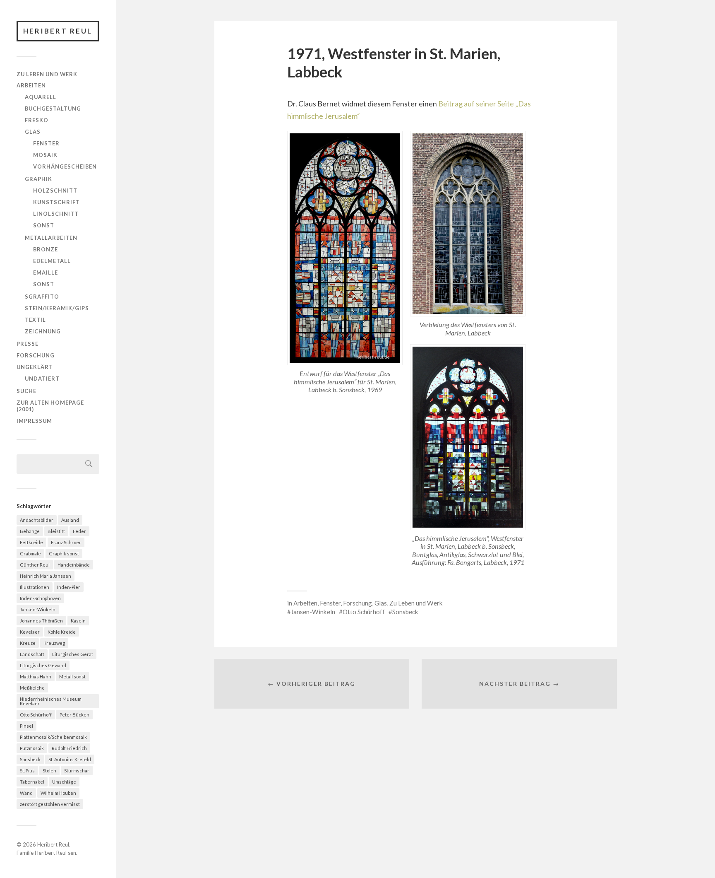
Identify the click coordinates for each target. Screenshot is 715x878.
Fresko (36, 120)
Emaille (45, 272)
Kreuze (28, 643)
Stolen (49, 770)
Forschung (36, 355)
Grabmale (30, 553)
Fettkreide (31, 542)
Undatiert (42, 378)
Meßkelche (32, 687)
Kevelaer (30, 631)
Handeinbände (74, 564)
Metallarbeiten (51, 237)
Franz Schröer (66, 542)
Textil (35, 319)
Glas (33, 131)
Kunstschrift (56, 202)
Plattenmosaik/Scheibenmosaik (53, 737)
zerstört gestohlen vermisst (50, 804)
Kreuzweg (54, 643)
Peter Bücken (74, 714)
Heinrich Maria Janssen (45, 576)
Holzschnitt (55, 190)
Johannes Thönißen (41, 620)
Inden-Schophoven (40, 598)
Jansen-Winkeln (37, 609)
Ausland (70, 520)
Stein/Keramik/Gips (57, 308)
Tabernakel (32, 781)
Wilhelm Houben (58, 793)
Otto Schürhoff (36, 714)
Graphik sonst (64, 553)
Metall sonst (72, 676)
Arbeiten (31, 85)
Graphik (38, 179)
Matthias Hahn (35, 676)
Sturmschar (76, 770)
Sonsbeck (30, 759)
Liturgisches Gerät (72, 654)
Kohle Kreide (62, 631)
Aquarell (40, 97)
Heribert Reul (57, 31)
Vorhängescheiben (65, 166)
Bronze (45, 249)
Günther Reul (35, 564)
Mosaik (45, 155)
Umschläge (64, 781)
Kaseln (78, 620)
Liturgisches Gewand (43, 665)
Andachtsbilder (36, 520)
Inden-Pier (68, 587)
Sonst (43, 225)
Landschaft (32, 654)
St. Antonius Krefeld (69, 759)
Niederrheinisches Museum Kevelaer (51, 701)
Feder (79, 531)
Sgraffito (42, 296)
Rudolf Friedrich (69, 748)
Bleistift (56, 531)
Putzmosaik (32, 748)
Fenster (46, 143)
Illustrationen (34, 587)
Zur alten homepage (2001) (50, 405)
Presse (27, 343)
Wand (26, 793)
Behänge (30, 531)
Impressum (34, 420)
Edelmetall (52, 261)
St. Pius (27, 770)
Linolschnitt (56, 213)
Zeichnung (43, 331)
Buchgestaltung (53, 108)
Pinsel (26, 725)
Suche (26, 391)
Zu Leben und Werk (47, 74)
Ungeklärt (35, 367)
